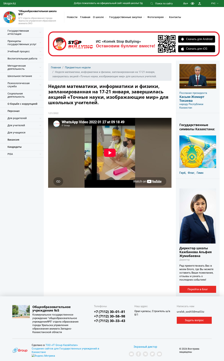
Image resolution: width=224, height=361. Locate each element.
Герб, (182, 172)
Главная (85, 17)
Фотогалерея (155, 17)
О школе (98, 17)
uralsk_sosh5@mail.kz (190, 311)
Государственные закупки (125, 17)
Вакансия (13, 139)
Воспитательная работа (22, 58)
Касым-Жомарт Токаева (191, 99)
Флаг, (191, 172)
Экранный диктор (145, 346)
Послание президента (193, 93)
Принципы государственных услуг (22, 42)
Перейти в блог (198, 289)
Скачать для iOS (196, 48)
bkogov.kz (10, 3)
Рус (213, 3)
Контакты (175, 17)
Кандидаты (15, 146)
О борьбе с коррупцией (22, 103)
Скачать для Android (199, 39)
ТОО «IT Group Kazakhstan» (62, 345)
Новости (72, 17)
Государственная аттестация (18, 32)
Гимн (200, 172)
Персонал (14, 111)
